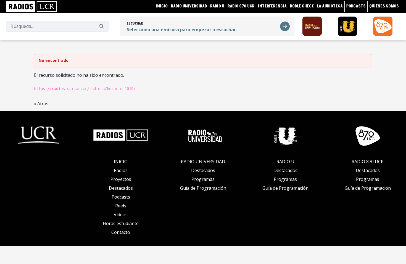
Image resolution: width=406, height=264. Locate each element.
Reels (120, 206)
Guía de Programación (203, 188)
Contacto (120, 232)
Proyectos (120, 179)
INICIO (121, 162)
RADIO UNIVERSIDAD (203, 162)
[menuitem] (161, 6)
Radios (121, 170)
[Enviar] (101, 26)
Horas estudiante (121, 223)
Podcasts (121, 197)
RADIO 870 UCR (368, 162)
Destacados (121, 188)
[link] (31, 6)
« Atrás (41, 104)
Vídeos (121, 215)
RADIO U (285, 162)
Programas (203, 179)
